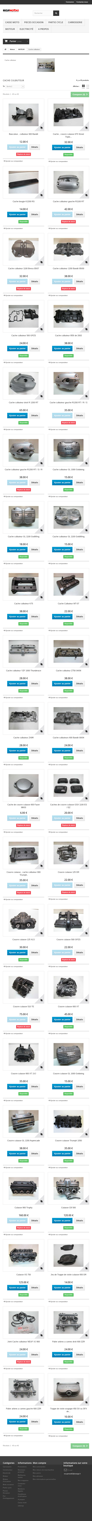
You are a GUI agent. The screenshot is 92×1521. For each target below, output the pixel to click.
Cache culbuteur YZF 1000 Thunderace (23, 670)
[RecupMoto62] (16, 10)
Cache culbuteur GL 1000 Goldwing (68, 469)
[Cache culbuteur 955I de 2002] (68, 316)
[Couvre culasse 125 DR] (68, 853)
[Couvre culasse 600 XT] (68, 987)
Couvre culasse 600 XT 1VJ (23, 1073)
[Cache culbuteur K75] (23, 584)
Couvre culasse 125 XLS (23, 939)
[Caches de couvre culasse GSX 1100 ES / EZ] (68, 785)
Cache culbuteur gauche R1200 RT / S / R (23, 469)
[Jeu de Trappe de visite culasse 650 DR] (68, 1255)
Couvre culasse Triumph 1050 (68, 1140)
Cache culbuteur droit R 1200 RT (23, 402)
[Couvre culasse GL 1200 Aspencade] (23, 1121)
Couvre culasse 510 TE (23, 1006)
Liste (87, 88)
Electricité (26, 29)
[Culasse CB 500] (68, 1188)
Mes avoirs (37, 1473)
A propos (43, 29)
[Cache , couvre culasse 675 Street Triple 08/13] (68, 115)
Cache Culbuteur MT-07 (68, 603)
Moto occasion (8, 1485)
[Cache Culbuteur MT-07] (68, 584)
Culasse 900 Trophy (23, 1207)
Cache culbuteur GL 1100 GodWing (23, 536)
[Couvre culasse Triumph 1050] (68, 1121)
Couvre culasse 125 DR (68, 872)
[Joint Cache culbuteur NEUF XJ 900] (23, 1322)
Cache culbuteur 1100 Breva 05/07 (23, 268)
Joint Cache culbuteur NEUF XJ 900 (23, 1342)
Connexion (70, 2)
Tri (4, 86)
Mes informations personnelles (44, 1479)
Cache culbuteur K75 (23, 603)
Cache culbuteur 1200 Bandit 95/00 (68, 268)
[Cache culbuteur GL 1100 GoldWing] (68, 517)
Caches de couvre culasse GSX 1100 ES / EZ (68, 806)
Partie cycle (55, 22)
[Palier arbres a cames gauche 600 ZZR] (23, 1389)
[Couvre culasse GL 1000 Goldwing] (68, 1054)
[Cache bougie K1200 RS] (23, 182)
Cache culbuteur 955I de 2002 (68, 335)
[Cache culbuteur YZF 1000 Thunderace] (23, 651)
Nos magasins (23, 1480)
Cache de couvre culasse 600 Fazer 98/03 (23, 806)
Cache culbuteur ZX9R (23, 737)
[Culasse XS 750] (23, 1255)
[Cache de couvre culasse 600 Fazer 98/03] (23, 785)
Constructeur (7, 1470)
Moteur (10, 29)
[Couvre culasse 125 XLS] (23, 920)
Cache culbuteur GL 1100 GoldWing (68, 536)
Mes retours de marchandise (43, 1470)
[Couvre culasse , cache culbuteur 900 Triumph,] (23, 853)
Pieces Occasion (33, 22)
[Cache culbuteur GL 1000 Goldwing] (68, 450)
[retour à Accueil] (5, 49)
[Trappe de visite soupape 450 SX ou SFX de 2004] (68, 1389)
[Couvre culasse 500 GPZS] (68, 920)
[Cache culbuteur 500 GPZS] (23, 316)
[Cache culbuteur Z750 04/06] (68, 651)
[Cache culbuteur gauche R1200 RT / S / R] (23, 450)
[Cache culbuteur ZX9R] (23, 718)
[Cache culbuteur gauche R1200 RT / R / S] (68, 383)
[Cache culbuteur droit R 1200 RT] (23, 383)
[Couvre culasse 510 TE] (23, 987)
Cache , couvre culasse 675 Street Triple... (68, 135)
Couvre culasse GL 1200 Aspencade (23, 1140)
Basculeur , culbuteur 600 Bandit (23, 134)
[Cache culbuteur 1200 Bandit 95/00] (68, 249)
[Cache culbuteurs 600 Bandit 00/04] (68, 718)
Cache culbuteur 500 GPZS (23, 335)
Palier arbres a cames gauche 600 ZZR (23, 1409)
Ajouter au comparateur (14, 161)
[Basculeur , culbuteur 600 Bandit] (23, 115)
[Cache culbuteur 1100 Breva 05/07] (23, 249)
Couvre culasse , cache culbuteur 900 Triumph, (23, 873)
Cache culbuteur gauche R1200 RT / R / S (68, 402)
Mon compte (39, 1462)
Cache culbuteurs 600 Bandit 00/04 (68, 737)
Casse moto (12, 22)
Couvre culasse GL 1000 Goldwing (68, 1073)
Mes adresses (38, 1476)
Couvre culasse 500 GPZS (68, 939)
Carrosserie (75, 22)
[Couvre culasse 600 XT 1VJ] (23, 1054)
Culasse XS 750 (23, 1274)
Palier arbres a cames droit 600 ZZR (68, 1342)
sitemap (21, 1506)
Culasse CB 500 (68, 1207)
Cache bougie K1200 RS (23, 201)
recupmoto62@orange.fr (72, 1474)
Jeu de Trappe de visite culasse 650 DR (68, 1274)
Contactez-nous (82, 2)
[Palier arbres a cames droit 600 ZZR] (68, 1322)
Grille (83, 88)
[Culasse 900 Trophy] (23, 1188)
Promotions (22, 1467)
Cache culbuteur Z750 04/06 (68, 670)
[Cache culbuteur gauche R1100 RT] (68, 182)
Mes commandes (39, 1467)
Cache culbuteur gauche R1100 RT (68, 201)
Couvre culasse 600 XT (68, 1006)
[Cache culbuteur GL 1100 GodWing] (23, 517)
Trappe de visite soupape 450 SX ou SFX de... (68, 1410)
